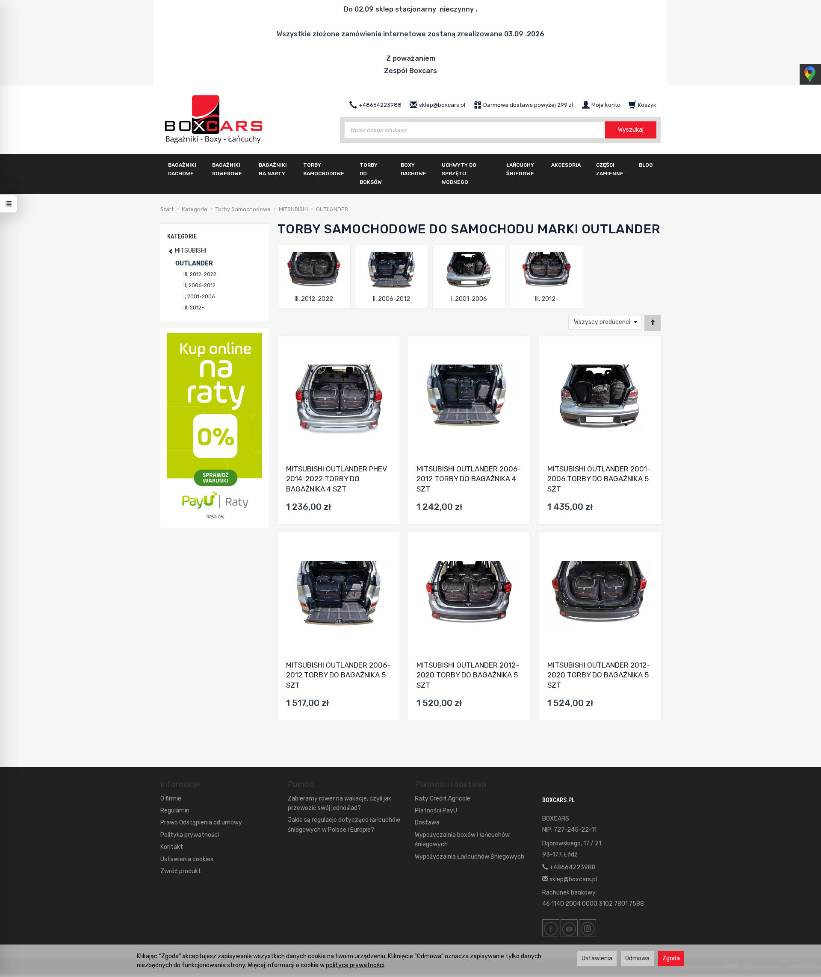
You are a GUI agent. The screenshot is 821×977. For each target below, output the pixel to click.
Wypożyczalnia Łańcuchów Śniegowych (469, 856)
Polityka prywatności (189, 835)
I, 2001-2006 (469, 299)
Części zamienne (609, 169)
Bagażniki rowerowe (227, 169)
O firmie (170, 798)
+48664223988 (572, 867)
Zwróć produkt (180, 871)
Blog (646, 165)
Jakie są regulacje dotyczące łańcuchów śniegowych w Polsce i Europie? (344, 824)
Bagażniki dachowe (182, 169)
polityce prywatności (355, 965)
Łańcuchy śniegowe (520, 169)
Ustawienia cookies (186, 859)
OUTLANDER (194, 263)
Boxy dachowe (413, 169)
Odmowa (637, 958)
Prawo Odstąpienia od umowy (201, 822)
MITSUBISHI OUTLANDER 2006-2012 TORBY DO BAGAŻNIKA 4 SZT (468, 479)
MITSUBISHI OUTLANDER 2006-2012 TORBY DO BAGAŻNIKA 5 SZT (338, 675)
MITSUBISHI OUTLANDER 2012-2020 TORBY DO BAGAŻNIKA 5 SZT (467, 675)
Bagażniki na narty (273, 169)
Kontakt (171, 846)
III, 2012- (546, 299)
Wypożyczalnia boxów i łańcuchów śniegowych (462, 839)
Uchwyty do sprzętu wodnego (459, 173)
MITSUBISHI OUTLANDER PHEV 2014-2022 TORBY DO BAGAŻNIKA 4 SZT (336, 479)
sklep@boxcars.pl (572, 879)
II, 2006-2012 (391, 299)
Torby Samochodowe (323, 169)
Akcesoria (566, 165)
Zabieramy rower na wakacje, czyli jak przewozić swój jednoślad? (339, 803)
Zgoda (671, 958)
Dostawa (427, 822)
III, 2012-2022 (314, 299)
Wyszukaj (631, 129)
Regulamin (174, 810)
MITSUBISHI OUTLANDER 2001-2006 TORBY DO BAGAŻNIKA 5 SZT (598, 479)
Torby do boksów (371, 173)
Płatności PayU (436, 810)
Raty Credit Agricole (442, 798)
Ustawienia (597, 958)
